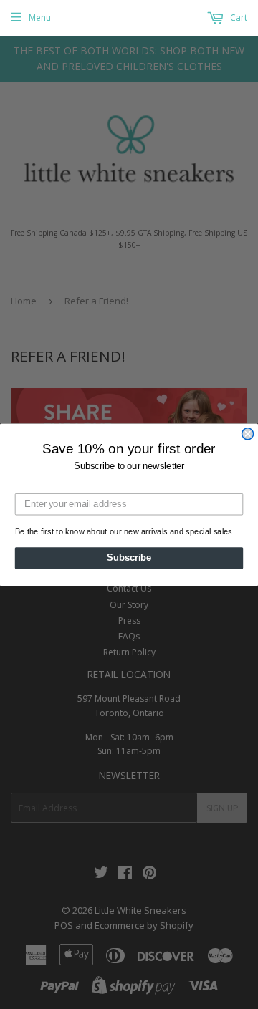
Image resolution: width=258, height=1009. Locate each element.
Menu (40, 17)
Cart (237, 17)
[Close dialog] (248, 433)
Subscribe (129, 558)
